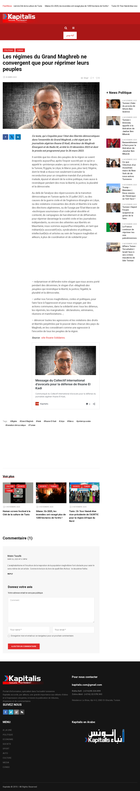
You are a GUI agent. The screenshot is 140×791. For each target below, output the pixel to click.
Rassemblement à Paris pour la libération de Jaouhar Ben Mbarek (130, 148)
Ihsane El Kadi (50, 421)
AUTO (5, 753)
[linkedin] (18, 137)
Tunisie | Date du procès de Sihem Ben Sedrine (128, 107)
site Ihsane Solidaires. (53, 338)
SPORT (6, 748)
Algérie (14, 421)
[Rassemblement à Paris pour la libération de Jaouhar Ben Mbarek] (113, 143)
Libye (62, 421)
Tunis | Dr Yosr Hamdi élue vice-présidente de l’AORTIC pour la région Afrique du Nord (84, 516)
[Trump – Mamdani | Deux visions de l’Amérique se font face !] (113, 188)
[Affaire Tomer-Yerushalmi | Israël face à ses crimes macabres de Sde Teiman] (113, 246)
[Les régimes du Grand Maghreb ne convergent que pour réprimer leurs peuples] (51, 105)
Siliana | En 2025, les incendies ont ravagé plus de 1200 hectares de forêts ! (67, 6)
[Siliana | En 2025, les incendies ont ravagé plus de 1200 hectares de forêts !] (51, 492)
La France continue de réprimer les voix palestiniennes (129, 232)
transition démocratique (16, 425)
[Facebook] (5, 137)
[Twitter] (11, 137)
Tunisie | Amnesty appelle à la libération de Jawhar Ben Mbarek (128, 127)
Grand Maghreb (27, 421)
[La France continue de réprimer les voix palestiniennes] (113, 227)
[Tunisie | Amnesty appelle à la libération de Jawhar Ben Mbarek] (113, 120)
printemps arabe (84, 421)
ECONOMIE (8, 739)
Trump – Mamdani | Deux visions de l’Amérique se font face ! (129, 193)
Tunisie (20, 50)
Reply (10, 574)
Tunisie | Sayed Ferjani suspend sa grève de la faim (129, 213)
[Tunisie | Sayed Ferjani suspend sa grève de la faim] (113, 207)
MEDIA (6, 762)
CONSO (6, 767)
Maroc (71, 421)
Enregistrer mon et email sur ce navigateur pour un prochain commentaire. (42, 636)
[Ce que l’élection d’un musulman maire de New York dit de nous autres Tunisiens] (113, 162)
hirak (39, 421)
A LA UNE (7, 730)
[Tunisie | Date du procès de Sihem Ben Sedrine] (113, 103)
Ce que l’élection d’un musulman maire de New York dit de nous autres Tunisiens (129, 171)
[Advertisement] (66, 261)
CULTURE (10, 486)
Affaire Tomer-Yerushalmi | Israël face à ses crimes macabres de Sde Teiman (129, 253)
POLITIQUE (9, 50)
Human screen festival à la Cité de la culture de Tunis (16, 513)
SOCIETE (21, 486)
